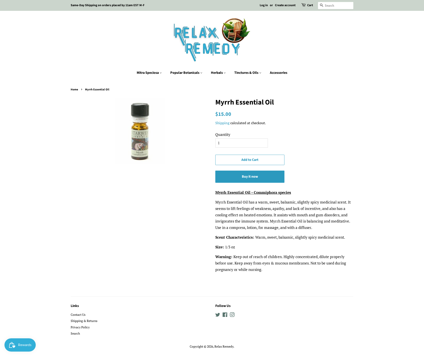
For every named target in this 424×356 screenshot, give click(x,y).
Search (75, 333)
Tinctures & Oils (246, 72)
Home (74, 89)
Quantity (222, 134)
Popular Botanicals (185, 72)
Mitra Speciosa (148, 72)
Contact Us (78, 314)
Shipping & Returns (84, 321)
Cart (310, 5)
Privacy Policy (80, 327)
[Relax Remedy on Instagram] (232, 315)
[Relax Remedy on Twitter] (217, 315)
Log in (264, 5)
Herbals (217, 72)
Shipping (222, 122)
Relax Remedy (223, 346)
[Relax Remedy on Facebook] (224, 315)
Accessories (278, 72)
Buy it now (250, 176)
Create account (285, 5)
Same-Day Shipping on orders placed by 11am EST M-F (107, 5)
